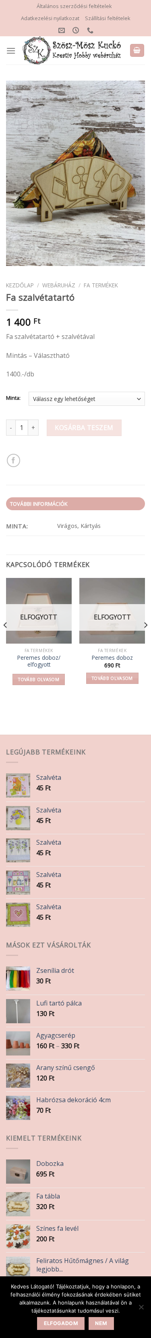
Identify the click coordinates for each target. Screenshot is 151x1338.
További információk (39, 503)
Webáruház (58, 285)
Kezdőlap (20, 285)
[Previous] (6, 641)
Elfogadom (61, 1323)
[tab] (75, 503)
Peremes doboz (112, 657)
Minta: (13, 398)
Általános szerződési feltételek (74, 6)
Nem (101, 1323)
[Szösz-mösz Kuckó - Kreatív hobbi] (72, 50)
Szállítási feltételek (107, 18)
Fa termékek (101, 285)
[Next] (145, 641)
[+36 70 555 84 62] (91, 30)
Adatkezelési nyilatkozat (50, 18)
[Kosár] (137, 50)
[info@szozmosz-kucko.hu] (62, 30)
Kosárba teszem (84, 427)
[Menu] (11, 50)
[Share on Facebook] (13, 460)
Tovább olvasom (38, 679)
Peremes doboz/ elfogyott (38, 661)
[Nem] (141, 1309)
